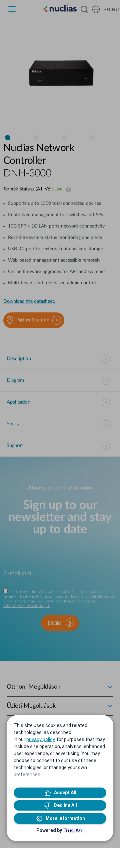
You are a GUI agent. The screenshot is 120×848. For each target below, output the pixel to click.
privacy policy (40, 739)
